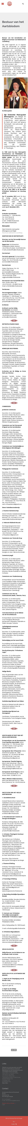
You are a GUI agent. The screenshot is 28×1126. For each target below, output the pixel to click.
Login (3, 1104)
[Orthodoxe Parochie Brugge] (14, 3)
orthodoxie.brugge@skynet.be (13, 1100)
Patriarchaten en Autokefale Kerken (10, 1073)
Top (14, 1121)
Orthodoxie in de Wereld (8, 1074)
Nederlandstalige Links (7, 1078)
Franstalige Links (6, 1080)
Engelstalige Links (6, 1081)
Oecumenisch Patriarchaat (8, 1076)
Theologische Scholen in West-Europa (11, 1077)
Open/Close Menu (2, 3)
